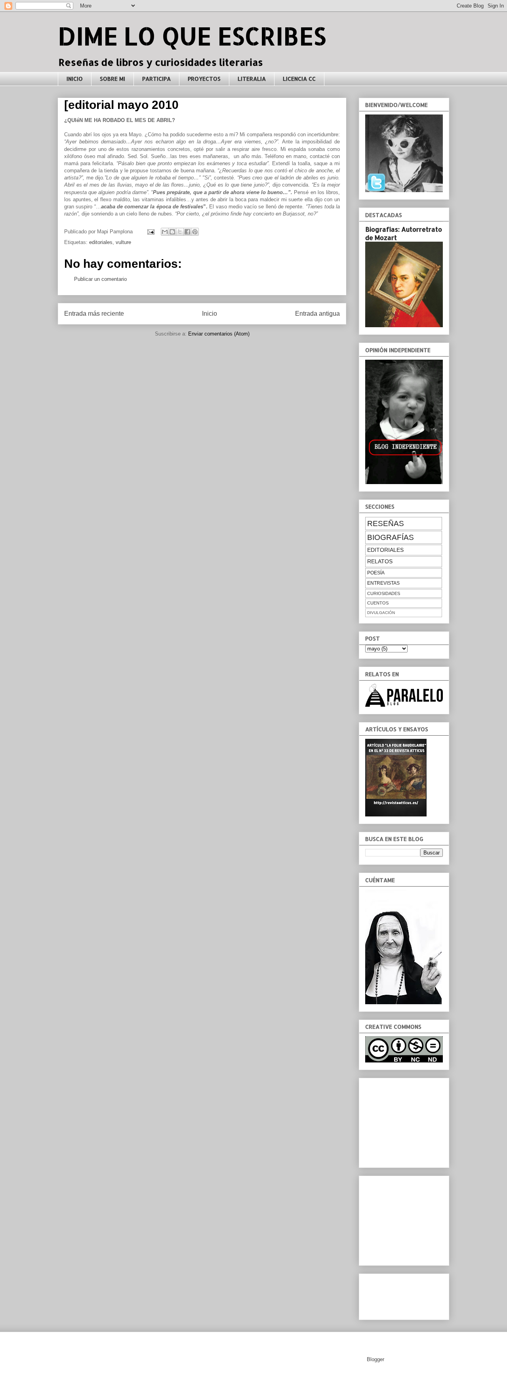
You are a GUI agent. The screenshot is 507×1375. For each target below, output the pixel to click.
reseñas (385, 523)
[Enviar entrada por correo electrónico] (150, 232)
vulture (123, 242)
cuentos (378, 603)
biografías (390, 537)
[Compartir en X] (180, 232)
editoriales (100, 242)
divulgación (381, 612)
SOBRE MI (112, 78)
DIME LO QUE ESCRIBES (192, 36)
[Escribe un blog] (172, 232)
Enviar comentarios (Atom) (219, 334)
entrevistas (383, 583)
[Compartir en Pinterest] (195, 232)
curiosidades (383, 593)
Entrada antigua (317, 313)
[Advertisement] (404, 1120)
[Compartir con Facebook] (187, 232)
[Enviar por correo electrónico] (165, 232)
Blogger (375, 1359)
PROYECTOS (204, 78)
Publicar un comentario (100, 279)
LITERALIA (252, 78)
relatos (380, 561)
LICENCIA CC (299, 78)
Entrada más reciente (94, 313)
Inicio (209, 313)
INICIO (75, 78)
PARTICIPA (156, 78)
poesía (376, 573)
